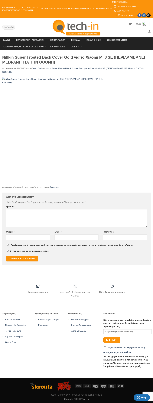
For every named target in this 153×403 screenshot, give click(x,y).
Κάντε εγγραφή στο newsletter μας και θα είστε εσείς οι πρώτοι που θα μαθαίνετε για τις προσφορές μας (127, 323)
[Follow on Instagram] (144, 15)
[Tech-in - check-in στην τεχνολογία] (76, 27)
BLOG (53, 395)
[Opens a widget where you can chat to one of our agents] (142, 398)
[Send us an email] (148, 15)
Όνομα (10, 232)
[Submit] (12, 27)
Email (58, 232)
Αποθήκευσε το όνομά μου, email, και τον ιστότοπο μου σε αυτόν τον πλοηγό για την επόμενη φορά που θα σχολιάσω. (72, 245)
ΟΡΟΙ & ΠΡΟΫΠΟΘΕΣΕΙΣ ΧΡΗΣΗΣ (87, 395)
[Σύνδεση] (149, 31)
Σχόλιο (10, 207)
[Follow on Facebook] (139, 15)
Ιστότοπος (108, 232)
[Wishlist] (130, 24)
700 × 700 (37, 68)
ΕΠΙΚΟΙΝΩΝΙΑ (64, 395)
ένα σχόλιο (54, 187)
